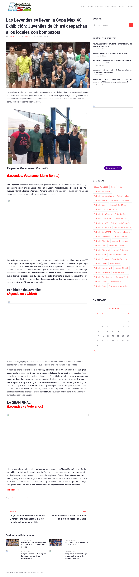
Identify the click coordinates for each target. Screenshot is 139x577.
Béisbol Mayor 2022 (101, 187)
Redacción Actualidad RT (102, 191)
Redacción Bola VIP (101, 205)
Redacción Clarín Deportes (103, 214)
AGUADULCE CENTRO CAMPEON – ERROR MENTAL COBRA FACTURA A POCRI (33, 545)
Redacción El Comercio (102, 237)
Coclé (113, 187)
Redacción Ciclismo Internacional (105, 209)
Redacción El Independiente (121, 241)
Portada (83, 7)
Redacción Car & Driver (118, 205)
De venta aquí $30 (113, 168)
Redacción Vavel (115, 282)
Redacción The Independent (103, 277)
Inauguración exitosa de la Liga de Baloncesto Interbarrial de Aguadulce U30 (33, 556)
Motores (114, 7)
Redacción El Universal (102, 250)
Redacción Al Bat (123, 196)
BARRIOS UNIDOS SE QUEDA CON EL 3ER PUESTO (110, 53)
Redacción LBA (115, 264)
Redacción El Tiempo (116, 246)
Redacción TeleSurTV (120, 273)
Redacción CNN (120, 214)
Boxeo (121, 7)
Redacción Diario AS (101, 223)
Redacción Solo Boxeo (102, 273)
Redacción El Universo (120, 250)
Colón (119, 187)
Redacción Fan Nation (101, 259)
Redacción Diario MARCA (122, 227)
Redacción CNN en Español (103, 218)
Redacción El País (100, 246)
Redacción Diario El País (102, 227)
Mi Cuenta (129, 7)
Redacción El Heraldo (101, 241)
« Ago (95, 351)
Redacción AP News (101, 201)
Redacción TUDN (122, 277)
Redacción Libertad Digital (103, 268)
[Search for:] (110, 25)
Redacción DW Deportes (122, 232)
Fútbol (107, 7)
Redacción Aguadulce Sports (22, 498)
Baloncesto (99, 7)
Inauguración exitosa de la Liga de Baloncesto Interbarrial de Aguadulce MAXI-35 (77, 556)
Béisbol (90, 7)
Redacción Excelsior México (118, 254)
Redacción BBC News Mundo (121, 201)
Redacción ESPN (100, 254)
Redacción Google (100, 264)
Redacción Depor (122, 218)
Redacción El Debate (120, 237)
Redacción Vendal (100, 286)
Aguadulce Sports (14, 36)
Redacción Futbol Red (119, 259)
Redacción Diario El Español (120, 223)
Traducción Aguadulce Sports (119, 286)
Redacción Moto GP (121, 268)
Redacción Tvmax (100, 282)
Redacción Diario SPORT (102, 232)
